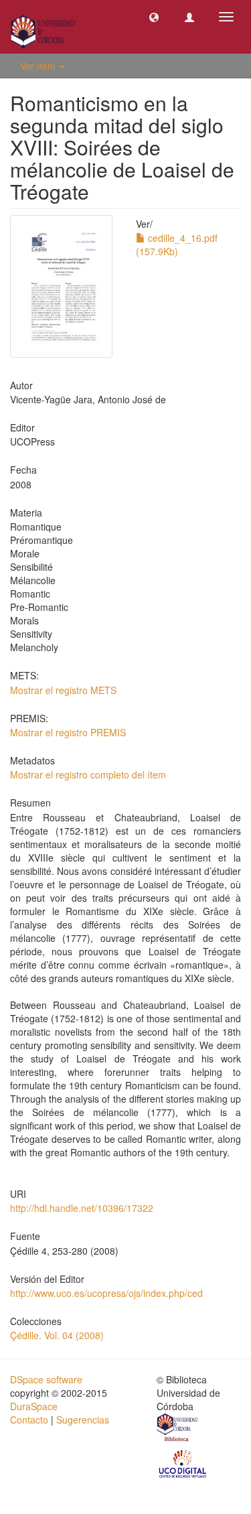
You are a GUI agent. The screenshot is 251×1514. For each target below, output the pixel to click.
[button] (154, 16)
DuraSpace (34, 1406)
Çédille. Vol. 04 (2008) (57, 1335)
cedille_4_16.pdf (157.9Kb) (177, 244)
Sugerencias (82, 1419)
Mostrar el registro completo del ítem (88, 774)
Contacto (29, 1419)
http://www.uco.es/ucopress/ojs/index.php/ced (106, 1293)
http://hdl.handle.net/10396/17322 (81, 1208)
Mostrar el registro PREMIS (68, 732)
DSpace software (46, 1379)
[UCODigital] (183, 1463)
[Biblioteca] (178, 1429)
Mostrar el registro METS (63, 690)
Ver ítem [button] (39, 65)
